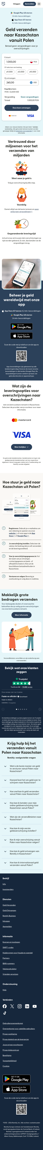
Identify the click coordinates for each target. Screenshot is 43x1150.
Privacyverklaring (10, 1034)
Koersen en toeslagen (11, 942)
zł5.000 (32, 72)
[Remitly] (3, 4)
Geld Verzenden (9, 905)
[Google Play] (21, 326)
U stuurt (7, 57)
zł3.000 (21, 72)
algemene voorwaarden (24, 131)
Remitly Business (9, 916)
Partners (6, 958)
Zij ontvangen (9, 78)
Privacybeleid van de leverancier (16, 1039)
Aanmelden (29, 4)
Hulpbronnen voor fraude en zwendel (18, 953)
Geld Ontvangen (9, 910)
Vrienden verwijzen (10, 974)
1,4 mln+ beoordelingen (25, 14)
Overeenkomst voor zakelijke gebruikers (19, 1029)
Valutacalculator (10, 969)
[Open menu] (39, 4)
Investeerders (8, 889)
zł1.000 (9, 72)
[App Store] (21, 335)
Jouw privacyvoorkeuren (13, 1045)
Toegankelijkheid (9, 1061)
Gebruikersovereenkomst (13, 1023)
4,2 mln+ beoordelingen (25, 21)
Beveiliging (7, 1055)
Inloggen (16, 4)
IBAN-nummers (9, 963)
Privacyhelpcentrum (11, 1050)
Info (4, 884)
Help (4, 990)
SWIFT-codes (8, 947)
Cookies (6, 1066)
